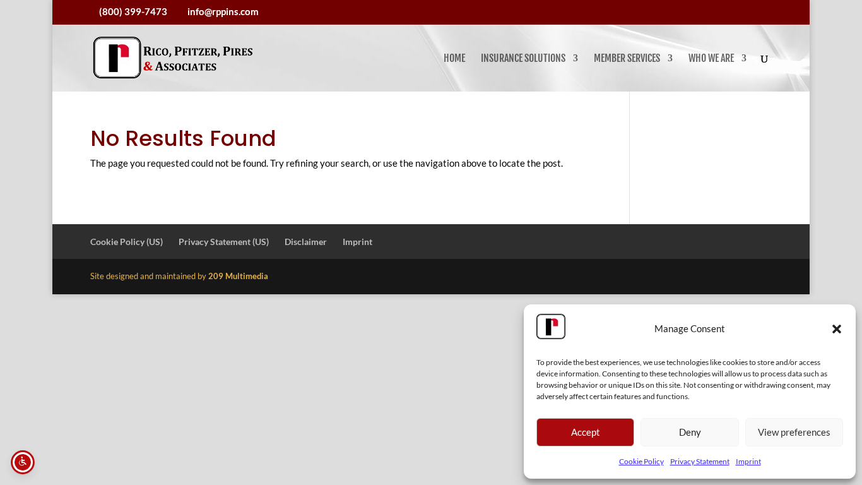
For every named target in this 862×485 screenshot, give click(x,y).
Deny (690, 432)
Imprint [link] (748, 461)
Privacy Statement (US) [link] (224, 241)
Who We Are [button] (711, 59)
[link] (173, 58)
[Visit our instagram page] (768, 12)
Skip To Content (48, 15)
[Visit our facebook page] (751, 12)
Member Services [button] (627, 59)
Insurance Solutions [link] (523, 59)
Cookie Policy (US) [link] (126, 241)
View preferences (794, 432)
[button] (836, 329)
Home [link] (454, 59)
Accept (585, 432)
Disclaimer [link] (306, 241)
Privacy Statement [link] (699, 461)
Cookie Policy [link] (641, 461)
